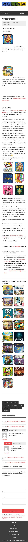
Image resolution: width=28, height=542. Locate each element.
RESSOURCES (6, 410)
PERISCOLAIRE (17, 408)
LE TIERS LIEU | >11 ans (14, 534)
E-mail (4, 497)
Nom (3, 491)
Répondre (4, 439)
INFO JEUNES (14, 405)
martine (5, 430)
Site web (4, 503)
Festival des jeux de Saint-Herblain (16, 462)
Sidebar (22, 13)
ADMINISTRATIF (14, 528)
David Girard (15, 22)
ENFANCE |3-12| (13, 402)
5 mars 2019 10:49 (13, 430)
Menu (6, 13)
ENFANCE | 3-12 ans (14, 531)
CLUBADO (5, 402)
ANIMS (14, 537)
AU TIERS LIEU (16, 246)
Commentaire (6, 475)
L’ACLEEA (14, 525)
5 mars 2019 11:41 (17, 443)
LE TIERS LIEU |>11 (7, 408)
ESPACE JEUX (6, 405)
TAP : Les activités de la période (15, 426)
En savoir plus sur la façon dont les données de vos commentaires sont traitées (13, 517)
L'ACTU (21, 405)
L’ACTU (14, 522)
